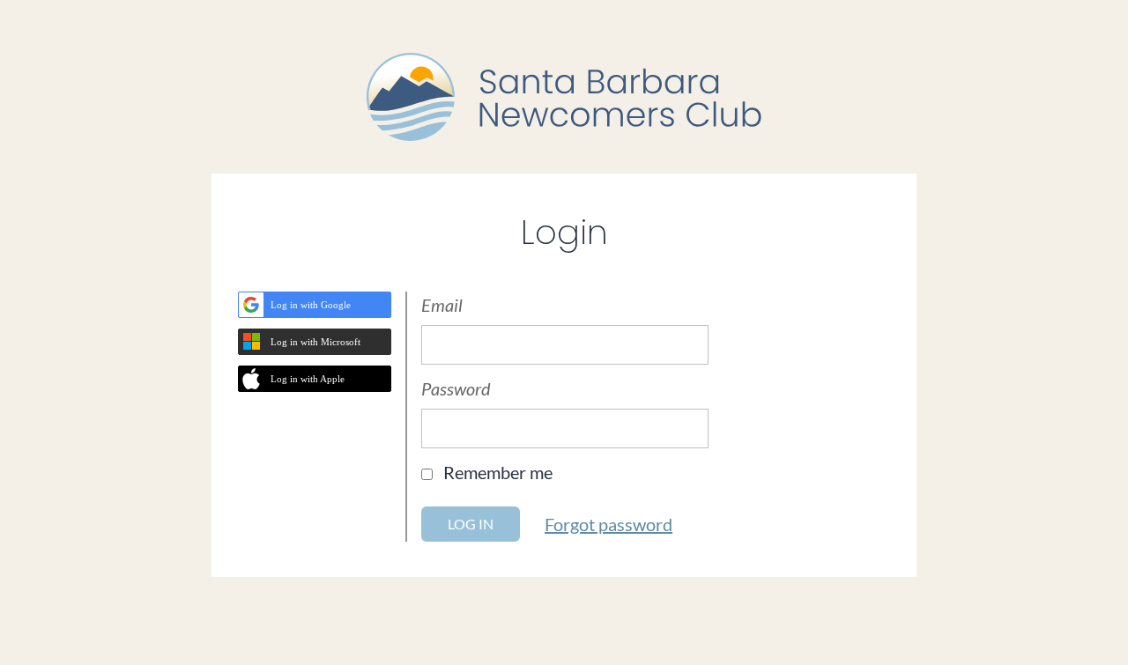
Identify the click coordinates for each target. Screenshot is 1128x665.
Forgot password (608, 524)
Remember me (498, 472)
